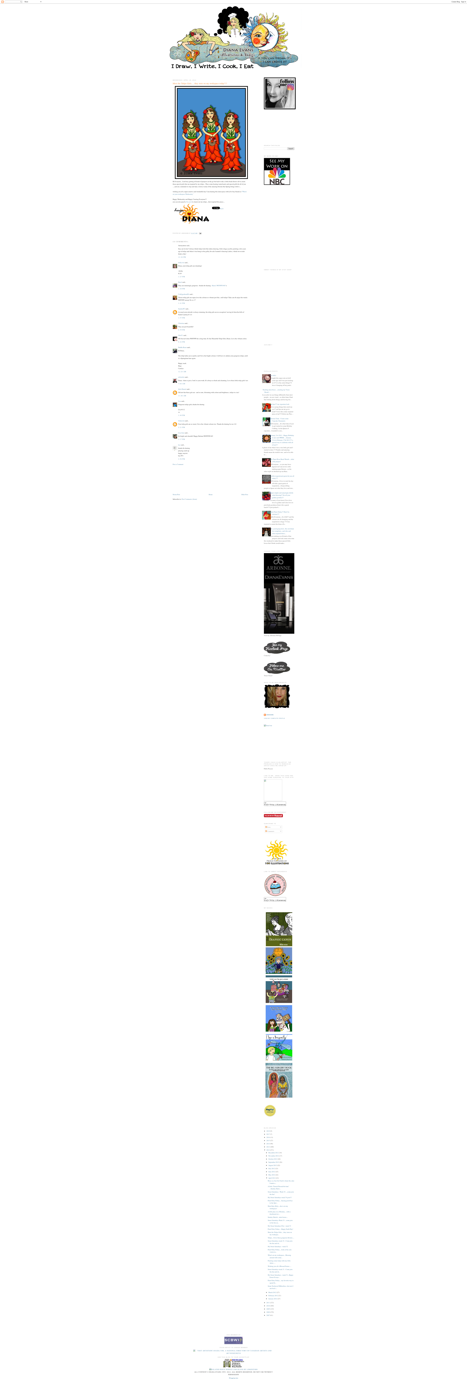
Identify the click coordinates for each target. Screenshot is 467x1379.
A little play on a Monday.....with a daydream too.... (279, 1213)
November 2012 (273, 1156)
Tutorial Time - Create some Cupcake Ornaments (279, 419)
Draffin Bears (182, 347)
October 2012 (273, 1159)
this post (189, 202)
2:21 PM (181, 427)
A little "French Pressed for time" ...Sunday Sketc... (278, 1187)
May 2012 (272, 1175)
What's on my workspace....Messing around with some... (279, 1256)
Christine (181, 323)
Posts (269, 827)
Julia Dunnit (182, 389)
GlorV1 (180, 335)
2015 (268, 1140)
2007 (268, 1315)
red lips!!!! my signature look (279, 404)
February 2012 (273, 1295)
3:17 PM (181, 439)
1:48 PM (181, 415)
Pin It (221, 209)
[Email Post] (200, 233)
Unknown (181, 421)
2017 (268, 1134)
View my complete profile (274, 718)
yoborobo (181, 377)
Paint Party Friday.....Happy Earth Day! (280, 1229)
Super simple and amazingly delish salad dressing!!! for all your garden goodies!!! (281, 495)
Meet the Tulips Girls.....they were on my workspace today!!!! (200, 83)
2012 (268, 1150)
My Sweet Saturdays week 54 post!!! (280, 1197)
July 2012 (271, 1168)
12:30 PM (182, 257)
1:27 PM (181, 277)
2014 (268, 1144)
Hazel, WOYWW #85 (219, 285)
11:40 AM (182, 396)
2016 (268, 1137)
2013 (268, 1147)
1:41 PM (181, 303)
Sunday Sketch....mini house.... (278, 1217)
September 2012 (273, 1162)
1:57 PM (181, 318)
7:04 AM (181, 384)
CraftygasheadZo (183, 294)
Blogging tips (233, 1378)
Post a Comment (178, 464)
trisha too (181, 262)
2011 (268, 1302)
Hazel (180, 282)
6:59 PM (181, 330)
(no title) (273, 375)
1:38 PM (181, 289)
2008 (268, 1312)
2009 (268, 1309)
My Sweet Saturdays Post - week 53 (279, 1226)
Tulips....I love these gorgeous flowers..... (281, 1238)
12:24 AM (182, 371)
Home (211, 494)
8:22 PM (181, 342)
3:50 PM (181, 459)
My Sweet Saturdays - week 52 (278, 1246)
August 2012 (272, 1165)
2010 (268, 1306)
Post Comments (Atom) (189, 499)
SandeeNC (181, 309)
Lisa (179, 401)
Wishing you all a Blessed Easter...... (279, 1266)
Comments (270, 831)
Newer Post (176, 494)
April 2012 (272, 1178)
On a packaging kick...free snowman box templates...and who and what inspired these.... (282, 531)
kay (179, 445)
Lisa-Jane (181, 433)
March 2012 (272, 1292)
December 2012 (273, 1153)
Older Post (244, 494)
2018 (268, 1131)
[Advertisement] (185, 479)
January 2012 (273, 1299)
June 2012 (272, 1172)
